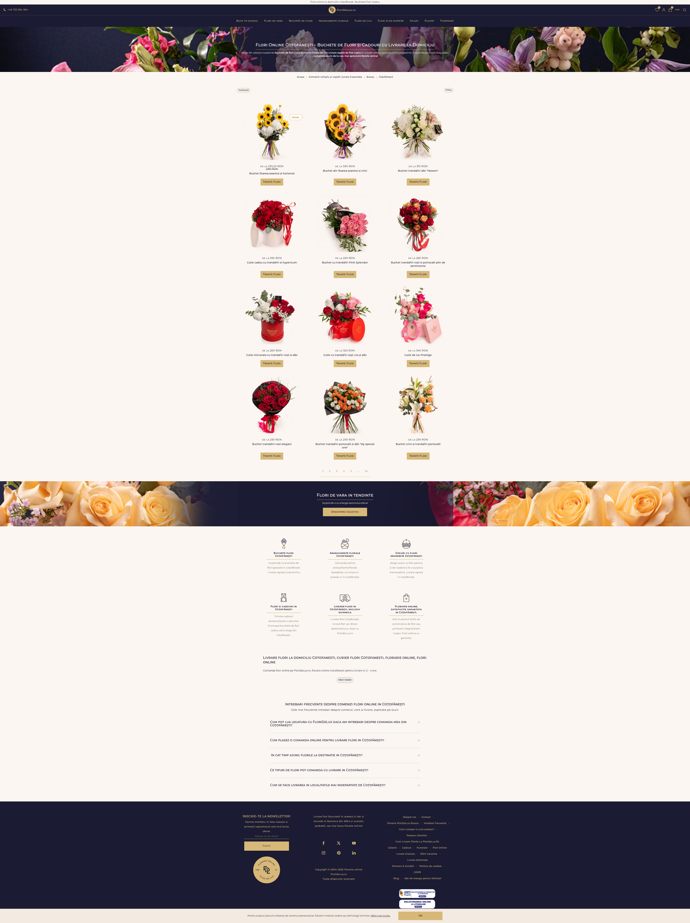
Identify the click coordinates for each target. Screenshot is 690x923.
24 (366, 471)
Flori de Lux (363, 21)
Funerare (447, 21)
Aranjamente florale (333, 21)
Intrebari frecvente (435, 823)
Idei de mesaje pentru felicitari (422, 878)
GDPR (417, 872)
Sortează (243, 90)
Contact (426, 817)
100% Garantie (429, 854)
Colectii (393, 848)
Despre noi (410, 817)
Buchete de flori (301, 21)
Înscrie (266, 846)
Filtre (449, 90)
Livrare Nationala (417, 860)
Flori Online (440, 848)
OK (420, 916)
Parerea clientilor (417, 835)
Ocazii (414, 21)
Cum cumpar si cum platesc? (417, 829)
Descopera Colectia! (345, 512)
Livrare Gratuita (406, 854)
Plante (429, 21)
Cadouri (407, 848)
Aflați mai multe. (380, 916)
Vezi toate (345, 680)
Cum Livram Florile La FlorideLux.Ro (417, 842)
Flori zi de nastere (391, 21)
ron (677, 10)
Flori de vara (273, 21)
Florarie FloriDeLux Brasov (403, 823)
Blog (396, 878)
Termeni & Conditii (403, 866)
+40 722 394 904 (18, 10)
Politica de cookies (431, 866)
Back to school (247, 21)
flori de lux (342, 10)
